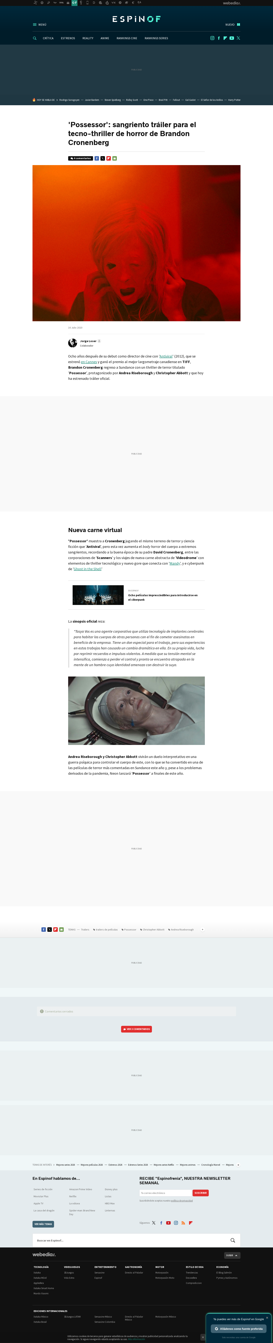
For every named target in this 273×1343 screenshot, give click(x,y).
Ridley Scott (132, 100)
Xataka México (41, 1316)
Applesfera (39, 1283)
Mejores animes (188, 1164)
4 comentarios (82, 158)
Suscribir (201, 1192)
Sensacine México (103, 1316)
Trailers (85, 929)
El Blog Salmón (224, 1272)
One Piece (148, 100)
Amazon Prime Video (80, 1189)
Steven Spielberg (113, 100)
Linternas (110, 1210)
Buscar (233, 1240)
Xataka (37, 1272)
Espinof (136, 19)
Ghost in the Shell (87, 568)
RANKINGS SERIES (156, 38)
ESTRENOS (68, 38)
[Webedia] (44, 1254)
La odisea (74, 1203)
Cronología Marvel (211, 1164)
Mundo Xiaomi (41, 1293)
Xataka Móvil (40, 1277)
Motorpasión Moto (164, 1277)
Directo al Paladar (134, 1272)
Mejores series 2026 (65, 1164)
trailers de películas (107, 929)
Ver (138, 1029)
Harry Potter (234, 100)
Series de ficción (43, 1189)
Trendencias (192, 1272)
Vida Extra (69, 1277)
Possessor (130, 929)
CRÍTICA (48, 38)
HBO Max (110, 1203)
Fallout (176, 100)
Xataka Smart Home (44, 1288)
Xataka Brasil (40, 1321)
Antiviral (166, 356)
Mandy (175, 563)
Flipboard (225, 38)
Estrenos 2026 (116, 1164)
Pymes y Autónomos (226, 1277)
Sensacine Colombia (105, 1321)
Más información (136, 1339)
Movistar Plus (41, 1196)
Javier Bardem (92, 100)
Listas (108, 1196)
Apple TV (38, 1203)
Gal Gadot (190, 100)
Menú (42, 24)
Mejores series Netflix (164, 1164)
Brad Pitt (163, 100)
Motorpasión (161, 1272)
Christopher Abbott (153, 929)
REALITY (87, 38)
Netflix (72, 1196)
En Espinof (133, 590)
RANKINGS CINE (127, 38)
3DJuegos (69, 1272)
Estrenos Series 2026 (138, 1164)
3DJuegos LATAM (72, 1316)
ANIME (105, 38)
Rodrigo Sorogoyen (69, 100)
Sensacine (99, 1272)
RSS (183, 1222)
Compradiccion (194, 1283)
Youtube (232, 38)
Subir (229, 1255)
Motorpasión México (165, 1316)
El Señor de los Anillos (212, 100)
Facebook (219, 38)
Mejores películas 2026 (92, 1164)
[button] (90, 341)
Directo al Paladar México (134, 1318)
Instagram (212, 38)
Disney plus (111, 1189)
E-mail (114, 158)
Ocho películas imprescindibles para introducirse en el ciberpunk (163, 597)
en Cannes (89, 361)
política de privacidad (182, 1200)
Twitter (238, 38)
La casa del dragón (44, 1210)
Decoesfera (191, 1277)
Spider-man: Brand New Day (82, 1212)
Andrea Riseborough (182, 929)
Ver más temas (43, 1224)
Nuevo (230, 24)
